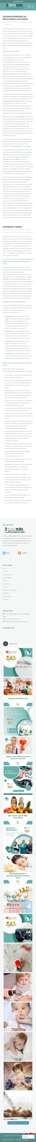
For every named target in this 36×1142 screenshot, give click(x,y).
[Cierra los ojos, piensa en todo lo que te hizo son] (18, 958)
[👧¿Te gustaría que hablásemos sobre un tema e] (18, 751)
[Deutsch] (31, 1134)
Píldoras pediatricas (18, 232)
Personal (30, 22)
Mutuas (5, 581)
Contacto (5, 599)
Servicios (5, 587)
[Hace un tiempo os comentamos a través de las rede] (18, 869)
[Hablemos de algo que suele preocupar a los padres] (18, 1105)
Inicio (4, 568)
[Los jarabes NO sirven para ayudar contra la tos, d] (18, 987)
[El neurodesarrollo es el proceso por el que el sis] (18, 721)
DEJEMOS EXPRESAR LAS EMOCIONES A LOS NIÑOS (15, 17)
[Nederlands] (23, 1134)
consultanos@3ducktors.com (18, 621)
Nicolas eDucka (23, 22)
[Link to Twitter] (20, 1137)
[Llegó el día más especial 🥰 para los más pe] (18, 898)
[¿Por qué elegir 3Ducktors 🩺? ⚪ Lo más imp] (18, 839)
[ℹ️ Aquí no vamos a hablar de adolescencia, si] (18, 692)
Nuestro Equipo (7, 577)
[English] (26, 1134)
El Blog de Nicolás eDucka (10, 590)
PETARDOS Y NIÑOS (12, 227)
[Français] (28, 1134)
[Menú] (32, 6)
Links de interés (7, 596)
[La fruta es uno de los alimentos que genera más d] (18, 810)
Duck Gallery (6, 584)
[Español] (33, 1134)
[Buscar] (28, 6)
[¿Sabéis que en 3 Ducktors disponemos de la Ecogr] (18, 780)
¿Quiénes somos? (7, 574)
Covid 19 (5, 571)
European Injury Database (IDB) (22, 270)
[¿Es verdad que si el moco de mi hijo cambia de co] (18, 1017)
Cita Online (6, 593)
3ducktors (8, 24)
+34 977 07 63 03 (13, 619)
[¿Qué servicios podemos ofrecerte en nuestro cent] (18, 662)
